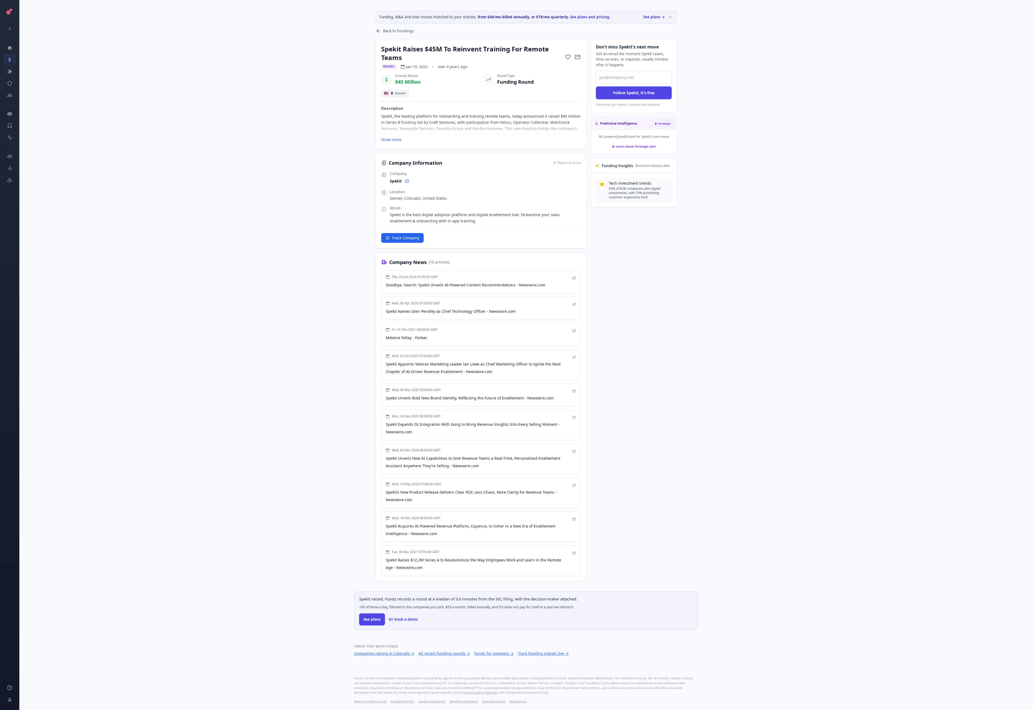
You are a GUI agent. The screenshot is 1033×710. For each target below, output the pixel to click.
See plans (372, 619)
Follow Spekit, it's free (634, 92)
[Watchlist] (9, 113)
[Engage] (9, 156)
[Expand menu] (9, 28)
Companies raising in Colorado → (384, 653)
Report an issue (569, 163)
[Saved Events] (9, 125)
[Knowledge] (9, 687)
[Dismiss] (670, 17)
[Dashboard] (9, 48)
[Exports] (9, 179)
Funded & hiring (402, 701)
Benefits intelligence (464, 701)
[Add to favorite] (568, 57)
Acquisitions (518, 701)
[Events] (9, 59)
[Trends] (9, 168)
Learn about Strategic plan (636, 146)
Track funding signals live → (543, 653)
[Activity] (9, 137)
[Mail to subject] (577, 57)
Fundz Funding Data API (480, 692)
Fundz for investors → (494, 653)
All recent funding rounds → (444, 653)
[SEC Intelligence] (9, 83)
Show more (391, 139)
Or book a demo (403, 619)
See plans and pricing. (590, 17)
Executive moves (493, 701)
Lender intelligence (431, 701)
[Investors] (9, 95)
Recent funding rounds (370, 701)
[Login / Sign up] (9, 699)
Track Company (405, 237)
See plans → (654, 17)
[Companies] (9, 71)
